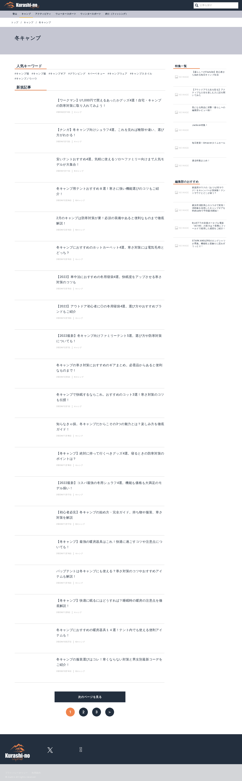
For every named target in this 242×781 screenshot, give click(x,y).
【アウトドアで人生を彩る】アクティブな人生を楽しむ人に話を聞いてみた (208, 92)
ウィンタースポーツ (90, 14)
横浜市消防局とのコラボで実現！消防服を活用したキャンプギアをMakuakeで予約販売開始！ (208, 208)
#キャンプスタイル (141, 73)
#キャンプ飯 (39, 73)
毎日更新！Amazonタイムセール (208, 143)
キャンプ (26, 14)
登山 (15, 14)
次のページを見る (90, 697)
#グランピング (76, 73)
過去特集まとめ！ (201, 160)
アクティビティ (43, 14)
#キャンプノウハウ (26, 78)
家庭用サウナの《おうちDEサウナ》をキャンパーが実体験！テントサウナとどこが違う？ (208, 190)
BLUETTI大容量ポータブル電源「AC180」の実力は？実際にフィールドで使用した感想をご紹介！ (209, 226)
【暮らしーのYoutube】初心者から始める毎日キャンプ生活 (208, 73)
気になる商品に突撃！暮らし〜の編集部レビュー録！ (208, 108)
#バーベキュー (96, 73)
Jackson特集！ (200, 125)
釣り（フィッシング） (116, 14)
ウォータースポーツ (66, 14)
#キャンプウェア (117, 73)
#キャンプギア (57, 73)
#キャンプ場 (22, 73)
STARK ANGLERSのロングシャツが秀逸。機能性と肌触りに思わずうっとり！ (208, 243)
